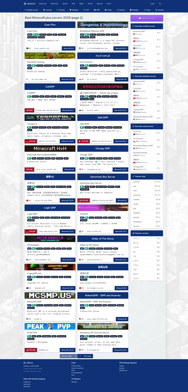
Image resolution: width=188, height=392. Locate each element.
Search (65, 4)
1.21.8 (146, 247)
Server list (42, 4)
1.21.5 (146, 278)
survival (146, 182)
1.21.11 (146, 238)
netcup (121, 366)
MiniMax (74, 382)
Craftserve (27, 382)
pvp (146, 186)
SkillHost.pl (123, 370)
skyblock (146, 213)
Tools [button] (109, 4)
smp (146, 190)
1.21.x (146, 265)
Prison (148, 10)
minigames (146, 222)
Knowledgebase (76, 373)
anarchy (146, 217)
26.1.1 (146, 274)
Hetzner (122, 368)
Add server (54, 4)
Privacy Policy (76, 366)
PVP (87, 10)
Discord (99, 4)
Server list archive (77, 368)
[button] (161, 4)
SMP (98, 10)
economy (146, 195)
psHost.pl (27, 386)
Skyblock (75, 10)
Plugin (81, 4)
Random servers (32, 10)
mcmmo (146, 226)
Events (90, 4)
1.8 (146, 256)
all (146, 252)
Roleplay (135, 10)
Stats (73, 370)
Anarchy (160, 10)
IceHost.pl (27, 384)
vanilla (146, 204)
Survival (62, 10)
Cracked (48, 10)
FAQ (73, 4)
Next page (87, 356)
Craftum (26, 366)
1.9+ (146, 269)
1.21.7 (146, 260)
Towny (109, 10)
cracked (146, 199)
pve (146, 208)
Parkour (122, 10)
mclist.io (31, 3)
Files (73, 375)
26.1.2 (146, 243)
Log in (152, 4)
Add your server (148, 18)
